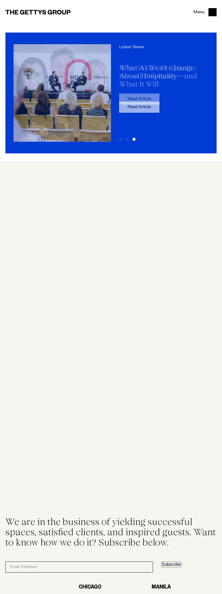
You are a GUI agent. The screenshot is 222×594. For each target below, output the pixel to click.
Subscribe (171, 564)
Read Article (139, 107)
